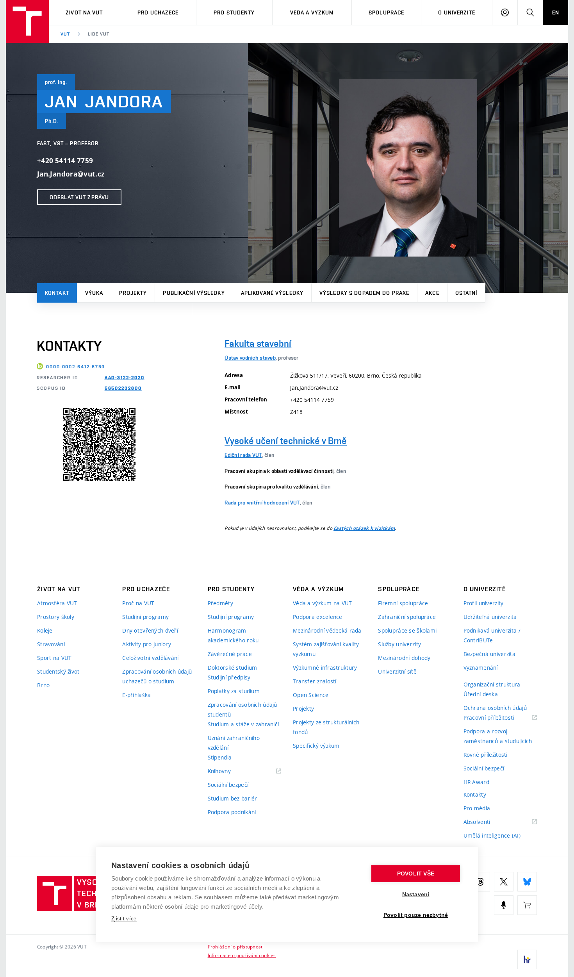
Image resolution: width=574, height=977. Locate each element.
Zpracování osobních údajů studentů (242, 709)
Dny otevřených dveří (150, 630)
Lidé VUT (98, 34)
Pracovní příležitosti (498, 717)
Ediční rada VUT (243, 455)
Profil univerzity (483, 603)
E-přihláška (136, 695)
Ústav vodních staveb (250, 358)
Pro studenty (234, 12)
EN (555, 12)
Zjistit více (124, 919)
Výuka (94, 293)
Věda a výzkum (312, 12)
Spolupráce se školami (407, 630)
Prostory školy (55, 616)
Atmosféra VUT (57, 603)
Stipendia (220, 757)
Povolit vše (415, 874)
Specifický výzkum (316, 745)
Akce (432, 293)
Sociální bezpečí (228, 784)
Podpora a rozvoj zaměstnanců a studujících (497, 736)
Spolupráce (386, 12)
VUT (65, 34)
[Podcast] (503, 905)
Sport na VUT (54, 657)
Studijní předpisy (229, 677)
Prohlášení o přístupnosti (236, 946)
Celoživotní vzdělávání (150, 657)
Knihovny (229, 771)
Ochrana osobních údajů (495, 707)
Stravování (51, 644)
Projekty (133, 293)
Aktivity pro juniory (146, 644)
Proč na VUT (138, 603)
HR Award (476, 782)
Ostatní (466, 293)
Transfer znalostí (315, 681)
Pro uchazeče (157, 12)
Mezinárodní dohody (404, 657)
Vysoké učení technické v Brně (286, 440)
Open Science (310, 695)
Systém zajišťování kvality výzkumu (326, 649)
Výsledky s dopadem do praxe (364, 293)
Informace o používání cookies (242, 955)
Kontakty (474, 794)
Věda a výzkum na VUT (322, 603)
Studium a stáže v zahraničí (243, 724)
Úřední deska (480, 694)
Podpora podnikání (232, 812)
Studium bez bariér (232, 798)
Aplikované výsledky (272, 293)
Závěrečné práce (230, 654)
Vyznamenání (480, 667)
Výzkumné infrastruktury (325, 667)
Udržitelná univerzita (490, 616)
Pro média (476, 808)
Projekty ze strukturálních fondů (326, 727)
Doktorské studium (232, 667)
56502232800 (123, 388)
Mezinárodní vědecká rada (327, 630)
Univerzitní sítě (397, 671)
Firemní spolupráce (403, 603)
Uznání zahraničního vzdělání (234, 742)
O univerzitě (456, 12)
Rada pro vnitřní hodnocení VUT (262, 502)
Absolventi (486, 822)
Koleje (45, 630)
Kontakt (57, 293)
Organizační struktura (492, 684)
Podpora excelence (317, 616)
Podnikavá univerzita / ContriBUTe (492, 635)
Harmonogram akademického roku (233, 635)
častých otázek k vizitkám (364, 528)
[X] (503, 881)
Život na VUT (84, 12)
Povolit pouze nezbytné (415, 915)
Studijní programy (145, 616)
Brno (43, 685)
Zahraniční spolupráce (407, 616)
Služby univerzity (399, 644)
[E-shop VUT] (527, 905)
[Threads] (480, 881)
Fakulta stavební (258, 343)
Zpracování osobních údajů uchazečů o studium (157, 676)
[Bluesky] (527, 881)
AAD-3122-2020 (124, 377)
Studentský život (58, 671)
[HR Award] (527, 959)
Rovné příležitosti (485, 754)
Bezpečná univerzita (489, 654)
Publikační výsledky (194, 293)
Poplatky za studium (234, 691)
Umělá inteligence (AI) (492, 835)
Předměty (220, 603)
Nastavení (416, 894)
